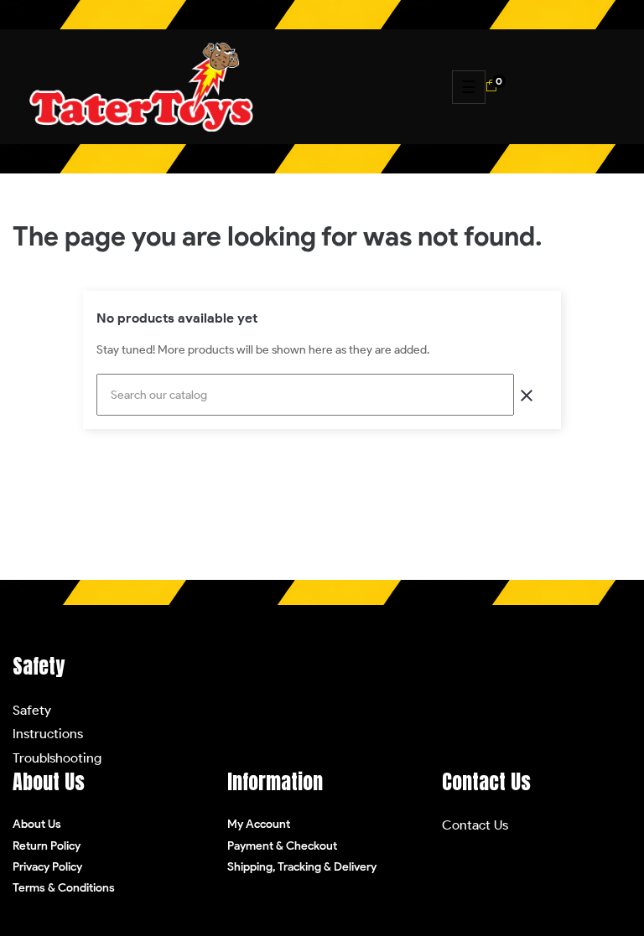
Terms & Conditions (64, 888)
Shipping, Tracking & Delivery (302, 867)
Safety (32, 710)
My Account (258, 824)
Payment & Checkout (282, 846)
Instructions (48, 734)
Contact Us (475, 825)
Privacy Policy (47, 867)
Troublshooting (57, 758)
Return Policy (46, 846)
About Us (37, 824)
